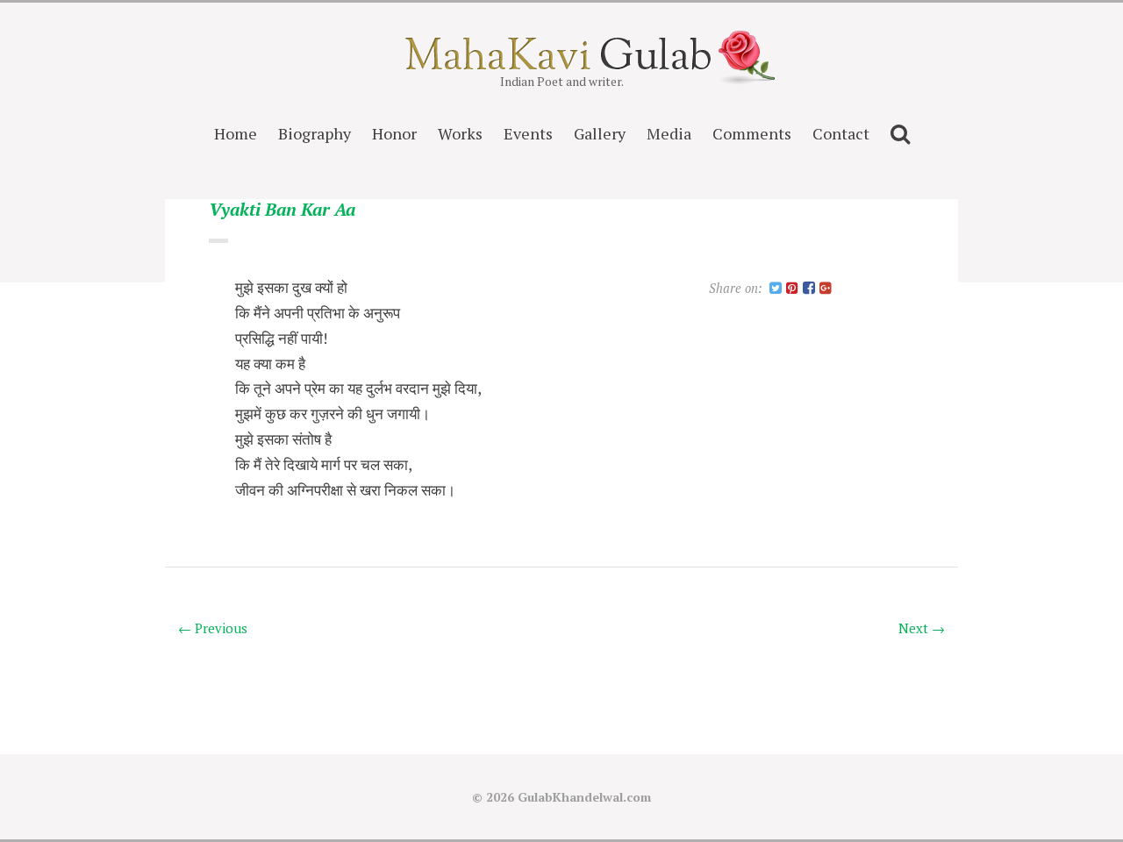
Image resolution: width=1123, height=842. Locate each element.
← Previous (212, 628)
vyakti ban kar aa (282, 210)
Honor (394, 133)
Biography (314, 133)
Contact (840, 133)
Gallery (600, 133)
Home (235, 133)
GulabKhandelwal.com (584, 796)
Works (460, 133)
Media (669, 133)
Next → (921, 628)
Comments (751, 133)
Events (528, 133)
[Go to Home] (562, 64)
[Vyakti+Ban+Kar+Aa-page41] (775, 289)
